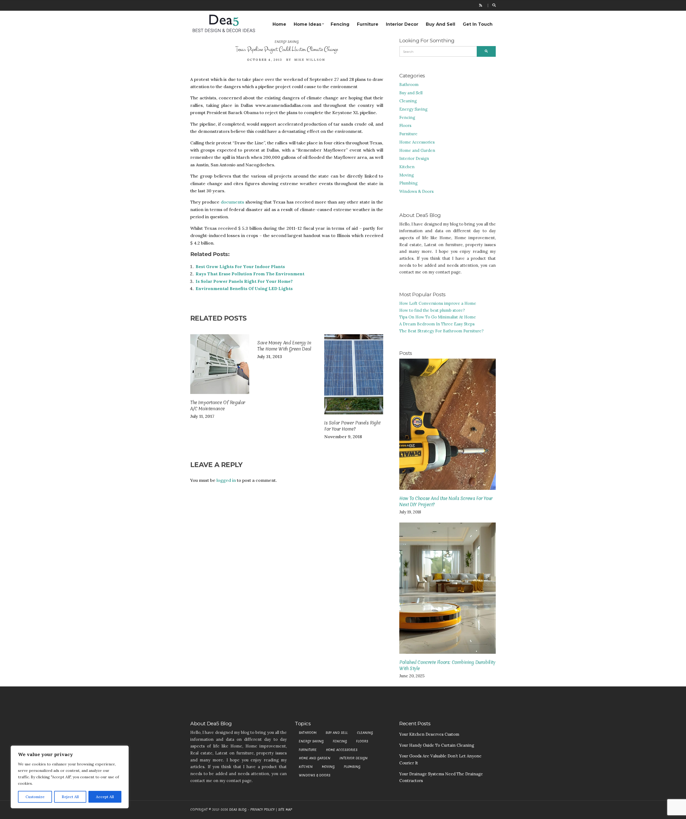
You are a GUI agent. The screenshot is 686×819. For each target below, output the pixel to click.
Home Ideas (307, 24)
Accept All (105, 796)
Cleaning (408, 100)
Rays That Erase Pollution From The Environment (250, 273)
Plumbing (408, 183)
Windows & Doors (416, 191)
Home (279, 24)
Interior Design (414, 158)
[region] (70, 777)
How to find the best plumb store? (432, 310)
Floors (405, 125)
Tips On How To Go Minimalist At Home (437, 317)
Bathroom (409, 84)
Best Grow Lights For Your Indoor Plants (240, 266)
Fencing (340, 24)
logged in (226, 480)
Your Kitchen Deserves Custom (429, 734)
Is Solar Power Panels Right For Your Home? (244, 281)
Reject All (70, 796)
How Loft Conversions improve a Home (437, 303)
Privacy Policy (262, 809)
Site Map (285, 809)
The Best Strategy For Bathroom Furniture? (441, 330)
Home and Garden (417, 150)
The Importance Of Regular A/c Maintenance (217, 405)
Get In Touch (478, 24)
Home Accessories (417, 142)
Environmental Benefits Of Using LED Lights (244, 288)
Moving (406, 175)
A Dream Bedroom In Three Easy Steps (437, 323)
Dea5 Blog (238, 809)
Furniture (367, 24)
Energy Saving (287, 42)
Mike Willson (309, 60)
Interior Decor (402, 24)
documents (232, 202)
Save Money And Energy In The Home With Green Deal (284, 346)
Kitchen (407, 166)
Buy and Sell (440, 24)
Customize (34, 796)
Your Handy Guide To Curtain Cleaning (436, 745)
